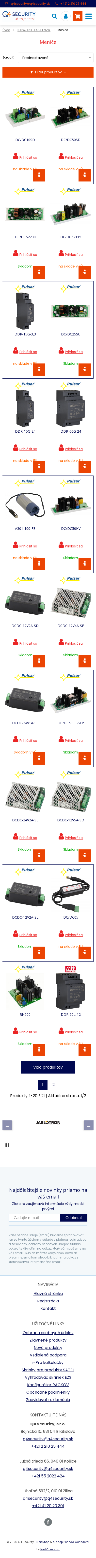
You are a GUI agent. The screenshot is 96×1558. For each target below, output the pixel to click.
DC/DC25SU (70, 334)
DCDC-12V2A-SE (25, 917)
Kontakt (48, 1308)
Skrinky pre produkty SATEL (48, 1370)
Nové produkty (48, 1347)
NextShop (42, 1542)
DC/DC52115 (70, 237)
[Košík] (77, 16)
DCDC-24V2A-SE (25, 820)
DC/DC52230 (25, 237)
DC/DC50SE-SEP (71, 723)
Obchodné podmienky (48, 1392)
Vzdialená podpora (48, 1355)
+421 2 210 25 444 (73, 3)
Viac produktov (48, 1067)
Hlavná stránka (48, 1293)
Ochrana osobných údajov (48, 1333)
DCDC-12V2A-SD (25, 626)
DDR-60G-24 (71, 431)
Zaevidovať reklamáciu (48, 1400)
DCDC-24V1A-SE (25, 723)
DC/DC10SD (25, 140)
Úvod (6, 30)
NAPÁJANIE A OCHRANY (33, 30)
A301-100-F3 (25, 529)
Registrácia (48, 1301)
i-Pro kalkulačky (48, 1362)
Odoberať (73, 1218)
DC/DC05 (70, 917)
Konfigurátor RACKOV (48, 1385)
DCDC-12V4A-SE (71, 626)
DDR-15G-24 (25, 431)
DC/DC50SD (70, 140)
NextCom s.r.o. (50, 1549)
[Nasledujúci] (89, 1125)
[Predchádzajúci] (7, 1125)
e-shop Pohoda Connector (71, 1542)
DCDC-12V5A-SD (70, 820)
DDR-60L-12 (71, 1015)
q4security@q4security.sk (30, 3)
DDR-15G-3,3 (25, 334)
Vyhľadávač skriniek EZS (48, 1377)
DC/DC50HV (70, 529)
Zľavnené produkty (48, 1340)
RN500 (25, 1015)
